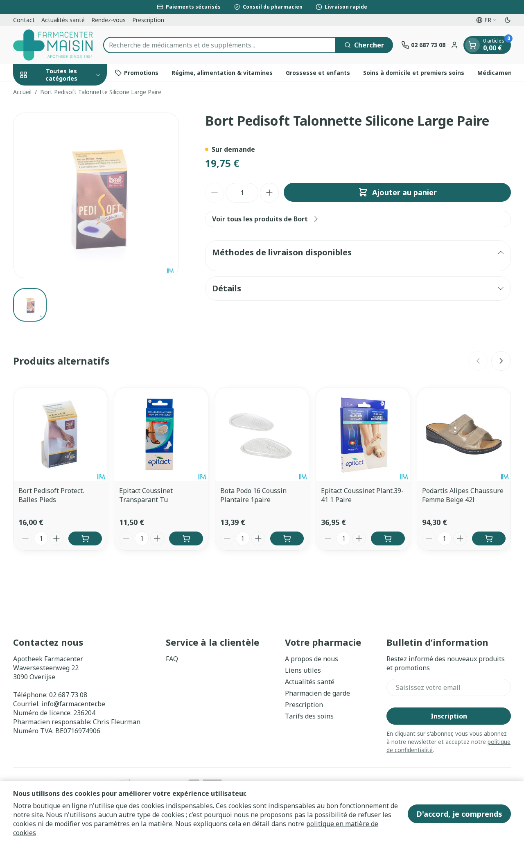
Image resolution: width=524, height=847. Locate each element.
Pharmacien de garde (317, 693)
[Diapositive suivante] (501, 361)
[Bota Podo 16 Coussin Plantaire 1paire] (262, 434)
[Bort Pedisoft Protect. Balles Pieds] (60, 434)
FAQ (172, 658)
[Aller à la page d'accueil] (54, 45)
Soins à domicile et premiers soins (413, 73)
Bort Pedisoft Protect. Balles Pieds (51, 495)
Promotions (141, 73)
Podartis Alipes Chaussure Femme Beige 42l (463, 495)
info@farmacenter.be (73, 703)
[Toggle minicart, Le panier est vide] (472, 45)
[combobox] (219, 45)
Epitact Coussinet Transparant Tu (146, 495)
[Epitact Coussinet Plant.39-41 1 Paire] (362, 434)
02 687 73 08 (68, 694)
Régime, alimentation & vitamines (222, 73)
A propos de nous (311, 658)
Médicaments (497, 73)
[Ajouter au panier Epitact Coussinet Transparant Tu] (186, 538)
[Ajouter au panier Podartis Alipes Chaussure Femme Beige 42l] (489, 538)
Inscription (449, 716)
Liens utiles (303, 670)
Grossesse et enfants (318, 73)
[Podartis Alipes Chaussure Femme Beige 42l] (463, 434)
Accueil (22, 92)
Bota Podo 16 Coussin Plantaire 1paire (253, 495)
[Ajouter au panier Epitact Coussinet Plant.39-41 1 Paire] (387, 538)
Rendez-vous (108, 20)
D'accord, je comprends (459, 814)
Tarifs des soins (309, 716)
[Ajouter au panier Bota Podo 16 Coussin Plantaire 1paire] (287, 538)
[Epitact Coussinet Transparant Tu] (161, 434)
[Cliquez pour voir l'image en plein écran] (96, 195)
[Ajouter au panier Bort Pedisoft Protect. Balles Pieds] (85, 538)
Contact (24, 20)
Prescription (148, 20)
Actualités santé (63, 20)
